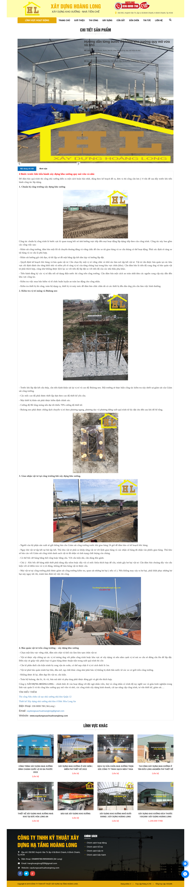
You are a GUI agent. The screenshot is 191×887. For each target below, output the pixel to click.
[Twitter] (27, 873)
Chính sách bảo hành (96, 854)
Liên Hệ (159, 20)
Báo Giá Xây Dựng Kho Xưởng (75, 813)
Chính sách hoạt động (97, 842)
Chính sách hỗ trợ (95, 846)
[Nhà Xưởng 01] (36, 748)
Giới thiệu (79, 20)
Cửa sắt (121, 20)
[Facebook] (20, 873)
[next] (78, 164)
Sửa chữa (134, 20)
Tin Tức (147, 20)
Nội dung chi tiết (27, 169)
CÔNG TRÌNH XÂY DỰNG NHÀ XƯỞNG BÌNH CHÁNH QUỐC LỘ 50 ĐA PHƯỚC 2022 (35, 769)
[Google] (33, 873)
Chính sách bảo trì (95, 850)
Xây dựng (107, 20)
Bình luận (43, 169)
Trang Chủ (64, 20)
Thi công (93, 20)
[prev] (19, 164)
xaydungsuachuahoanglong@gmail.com (45, 711)
